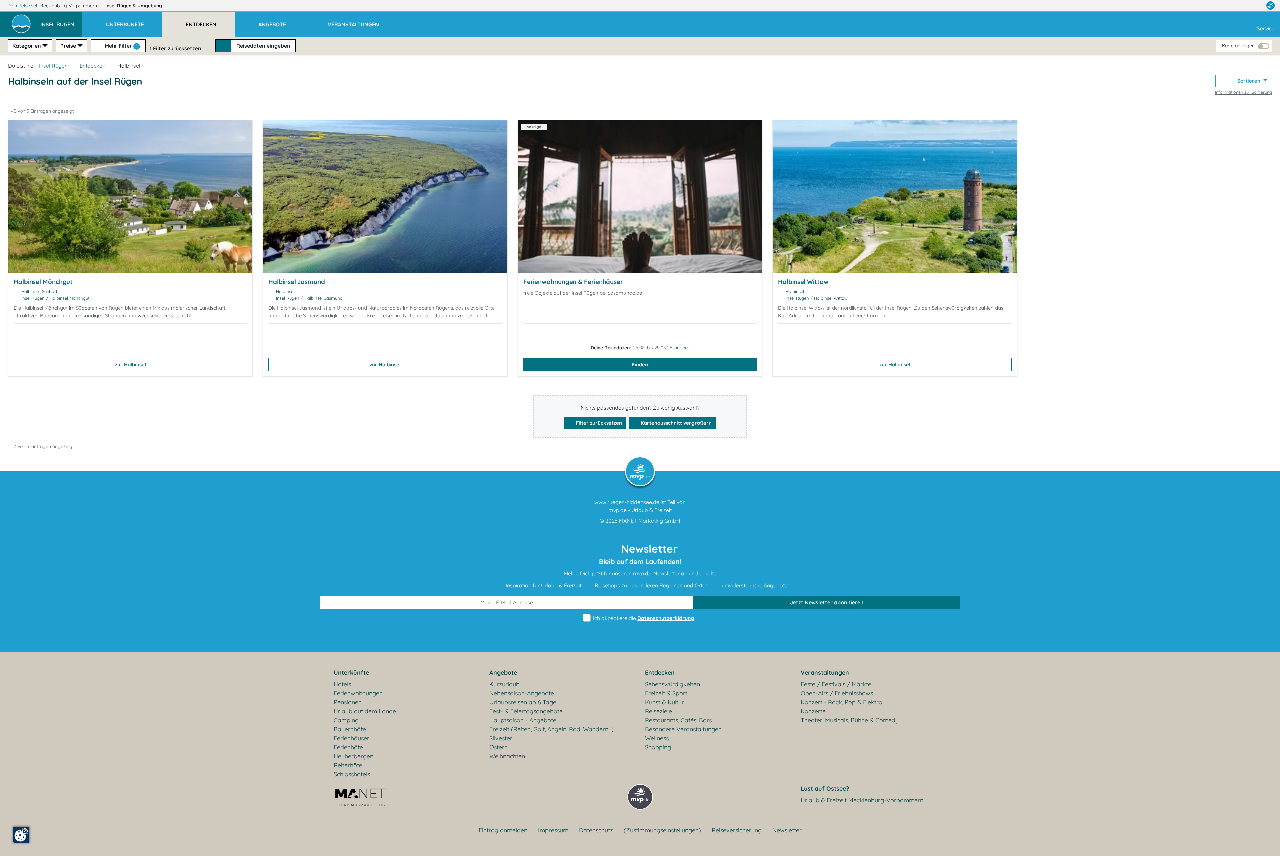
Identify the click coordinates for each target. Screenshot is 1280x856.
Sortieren (1249, 81)
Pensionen (348, 702)
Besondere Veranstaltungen (683, 729)
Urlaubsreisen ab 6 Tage (522, 702)
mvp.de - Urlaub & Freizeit (640, 510)
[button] (61, 21)
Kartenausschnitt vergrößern (675, 423)
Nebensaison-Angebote (521, 693)
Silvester (500, 738)
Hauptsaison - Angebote (522, 720)
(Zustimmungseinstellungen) (662, 830)
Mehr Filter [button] (120, 45)
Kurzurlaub (504, 684)
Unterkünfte (351, 672)
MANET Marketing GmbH (649, 520)
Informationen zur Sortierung (1243, 92)
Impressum (553, 830)
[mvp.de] (1270, 5)
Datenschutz (596, 830)
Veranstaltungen (825, 672)
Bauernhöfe (350, 729)
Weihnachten (507, 756)
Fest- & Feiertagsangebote (526, 711)
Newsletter (787, 830)
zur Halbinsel (130, 364)
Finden (640, 364)
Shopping (658, 747)
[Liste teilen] (1222, 81)
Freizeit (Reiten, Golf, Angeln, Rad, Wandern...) (551, 729)
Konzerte (813, 711)
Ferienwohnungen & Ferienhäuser (573, 282)
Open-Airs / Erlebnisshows (837, 693)
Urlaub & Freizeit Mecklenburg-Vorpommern (862, 800)
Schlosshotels (352, 774)
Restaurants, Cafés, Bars (678, 720)
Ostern (498, 747)
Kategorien (26, 45)
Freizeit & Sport (666, 693)
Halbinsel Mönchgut (43, 282)
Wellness (657, 738)
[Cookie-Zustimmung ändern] (21, 835)
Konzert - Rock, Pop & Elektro (841, 702)
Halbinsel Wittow (803, 282)
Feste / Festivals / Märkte (836, 684)
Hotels (342, 684)
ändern (681, 348)
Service (1266, 28)
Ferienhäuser (351, 738)
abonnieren (827, 602)
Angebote (503, 672)
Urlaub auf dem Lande (365, 711)
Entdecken (92, 65)
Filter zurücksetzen (598, 423)
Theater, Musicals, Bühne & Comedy (850, 720)
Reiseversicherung (737, 830)
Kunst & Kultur (664, 702)
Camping (346, 720)
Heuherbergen (353, 756)
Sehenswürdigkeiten (672, 684)
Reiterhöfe (348, 765)
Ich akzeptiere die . (643, 618)
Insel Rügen (133, 6)
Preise (68, 45)
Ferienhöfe (348, 747)
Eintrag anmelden (503, 830)
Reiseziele (658, 711)
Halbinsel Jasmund (296, 282)
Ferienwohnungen (358, 693)
